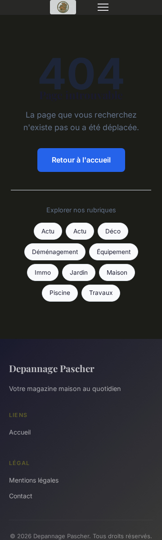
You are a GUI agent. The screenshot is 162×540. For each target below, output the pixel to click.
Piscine (60, 292)
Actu (47, 231)
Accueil (20, 432)
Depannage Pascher (51, 368)
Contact (20, 496)
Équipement (113, 251)
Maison (117, 272)
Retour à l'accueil (81, 159)
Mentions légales (33, 480)
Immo (43, 272)
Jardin (79, 272)
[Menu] (103, 7)
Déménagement (55, 251)
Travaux (100, 292)
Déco (113, 231)
